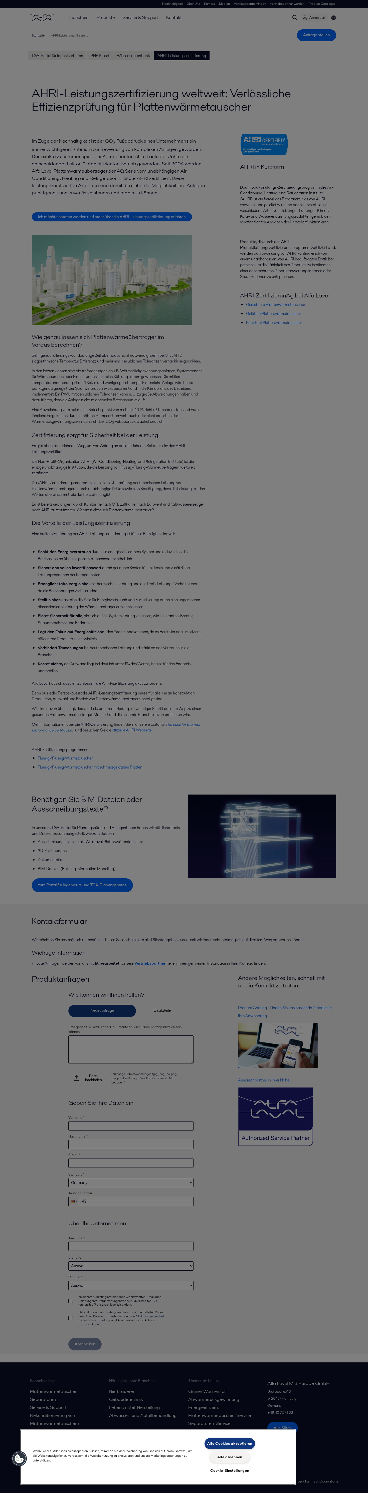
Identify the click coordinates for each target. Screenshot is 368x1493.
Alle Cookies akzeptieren (229, 1443)
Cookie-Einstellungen (229, 1470)
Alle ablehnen (229, 1456)
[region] (158, 1457)
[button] (19, 1459)
